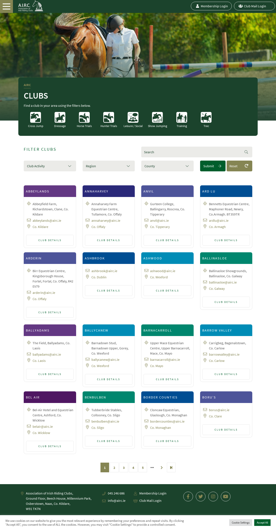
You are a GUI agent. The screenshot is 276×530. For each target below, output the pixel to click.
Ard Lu (208, 191)
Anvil (148, 191)
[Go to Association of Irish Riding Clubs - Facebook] (188, 496)
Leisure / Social (133, 126)
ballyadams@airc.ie (47, 354)
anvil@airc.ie (159, 220)
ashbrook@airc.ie (104, 271)
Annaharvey (96, 191)
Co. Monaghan (160, 427)
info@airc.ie (116, 500)
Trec (206, 126)
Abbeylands (37, 191)
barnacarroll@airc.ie (165, 359)
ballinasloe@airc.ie (223, 282)
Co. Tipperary (160, 227)
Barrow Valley (217, 330)
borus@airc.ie (219, 410)
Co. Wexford (159, 277)
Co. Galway (217, 288)
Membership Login (214, 6)
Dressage (60, 126)
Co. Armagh (217, 227)
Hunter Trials (108, 126)
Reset (233, 166)
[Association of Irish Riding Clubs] (21, 6)
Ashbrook (95, 258)
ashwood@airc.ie (162, 271)
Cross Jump (35, 126)
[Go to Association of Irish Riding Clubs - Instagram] (213, 496)
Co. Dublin (99, 277)
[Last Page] (171, 467)
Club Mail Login (255, 6)
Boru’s (209, 397)
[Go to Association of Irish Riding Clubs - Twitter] (200, 496)
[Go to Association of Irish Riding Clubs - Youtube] (226, 496)
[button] (50, 166)
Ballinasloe (214, 258)
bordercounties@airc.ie (167, 421)
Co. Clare (215, 416)
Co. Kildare (40, 227)
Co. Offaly (98, 227)
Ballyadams (38, 330)
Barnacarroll (157, 330)
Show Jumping (157, 126)
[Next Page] (161, 467)
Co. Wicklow (41, 433)
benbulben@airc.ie (105, 421)
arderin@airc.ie (44, 292)
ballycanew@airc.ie (105, 359)
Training (182, 126)
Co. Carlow (216, 360)
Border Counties (160, 397)
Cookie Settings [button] (240, 522)
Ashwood (152, 258)
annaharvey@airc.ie (105, 220)
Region (91, 166)
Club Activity (36, 166)
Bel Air (33, 397)
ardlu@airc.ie (219, 220)
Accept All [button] (262, 522)
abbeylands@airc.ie (47, 220)
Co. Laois (39, 360)
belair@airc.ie (43, 426)
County (149, 166)
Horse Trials (84, 126)
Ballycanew (96, 330)
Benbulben (95, 397)
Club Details (49, 240)
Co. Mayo (156, 366)
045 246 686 (116, 493)
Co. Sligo (97, 427)
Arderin (34, 258)
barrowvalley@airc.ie (224, 354)
